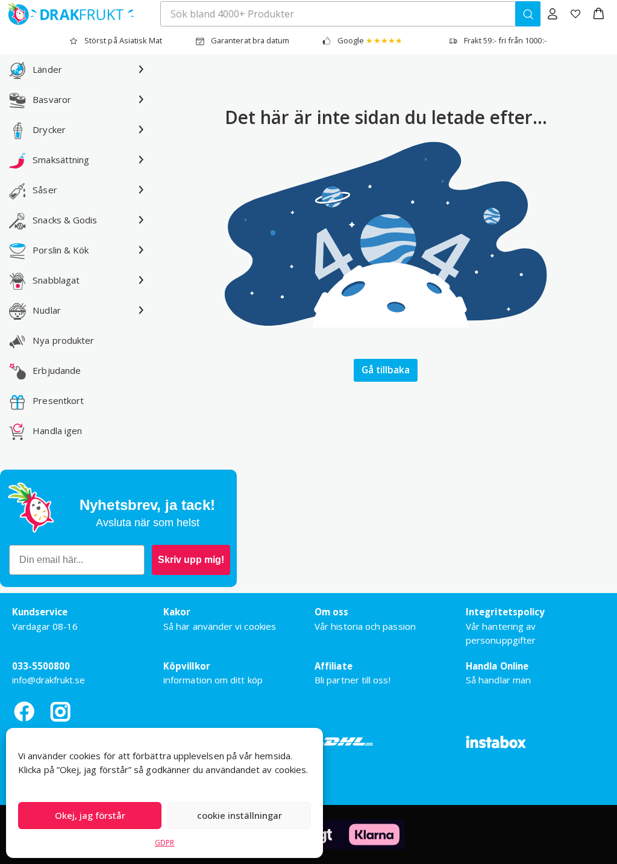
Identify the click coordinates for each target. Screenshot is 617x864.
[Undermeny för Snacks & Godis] (141, 220)
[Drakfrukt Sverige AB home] (67, 14)
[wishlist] (575, 13)
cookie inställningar (239, 815)
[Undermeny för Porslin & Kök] (141, 250)
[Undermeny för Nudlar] (141, 310)
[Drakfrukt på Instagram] (60, 711)
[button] (598, 14)
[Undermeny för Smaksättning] (141, 159)
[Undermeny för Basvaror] (141, 99)
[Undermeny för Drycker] (141, 129)
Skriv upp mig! (191, 560)
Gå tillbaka (386, 369)
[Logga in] (552, 14)
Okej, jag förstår (90, 815)
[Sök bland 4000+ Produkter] (527, 13)
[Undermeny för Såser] (141, 189)
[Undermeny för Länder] (141, 69)
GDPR (164, 843)
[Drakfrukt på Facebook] (24, 711)
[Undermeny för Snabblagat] (141, 280)
